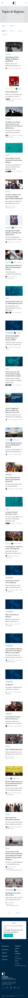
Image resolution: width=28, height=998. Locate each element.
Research (5, 946)
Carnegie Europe (18, 227)
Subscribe (8, 935)
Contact (17, 956)
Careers (17, 960)
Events (17, 948)
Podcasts (17, 953)
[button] (18, 912)
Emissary (5, 949)
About (4, 953)
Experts (5, 956)
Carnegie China (21, 88)
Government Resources (20, 965)
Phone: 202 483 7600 (6, 984)
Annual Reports (18, 958)
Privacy (16, 962)
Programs (18, 946)
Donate (4, 959)
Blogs (16, 951)
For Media (17, 964)
